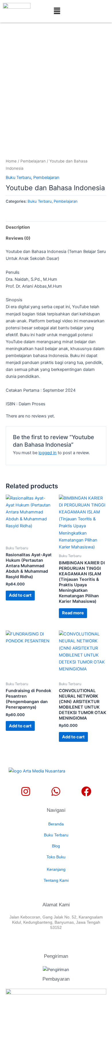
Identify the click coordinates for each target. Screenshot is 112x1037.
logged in (47, 452)
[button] (57, 11)
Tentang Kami (56, 880)
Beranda (56, 824)
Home (11, 161)
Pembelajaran (33, 161)
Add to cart (20, 595)
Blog (56, 846)
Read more (73, 612)
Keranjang (56, 869)
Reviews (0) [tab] (18, 238)
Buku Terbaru (18, 177)
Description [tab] (18, 227)
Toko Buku (56, 857)
